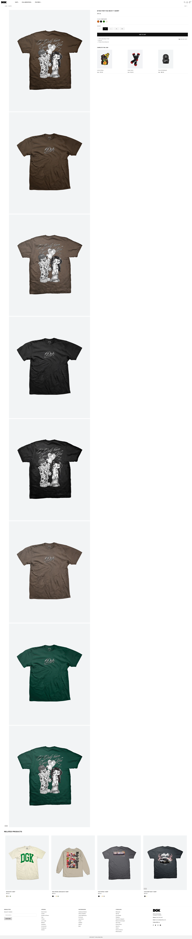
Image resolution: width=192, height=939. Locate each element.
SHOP (16, 2)
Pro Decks (81, 917)
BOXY (6, 825)
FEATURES (38, 2)
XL (116, 28)
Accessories (43, 926)
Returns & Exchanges (120, 920)
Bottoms (43, 922)
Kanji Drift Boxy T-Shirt (150, 891)
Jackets (43, 913)
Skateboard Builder (83, 911)
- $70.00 (100, 72)
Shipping (118, 917)
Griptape (80, 922)
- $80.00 (161, 72)
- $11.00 (130, 72)
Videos (117, 928)
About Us (118, 926)
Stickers (43, 929)
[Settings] (187, 2)
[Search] (184, 2)
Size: (98, 26)
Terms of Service (119, 929)
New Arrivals (44, 911)
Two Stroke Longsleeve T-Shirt (60, 891)
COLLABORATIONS (26, 2)
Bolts (80, 926)
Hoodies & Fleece (45, 915)
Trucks (80, 920)
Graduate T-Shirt (10, 891)
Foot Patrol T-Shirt (103, 891)
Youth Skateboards (83, 915)
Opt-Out (117, 913)
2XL (122, 28)
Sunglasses (43, 928)
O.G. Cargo (43, 920)
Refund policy (119, 931)
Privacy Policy (119, 924)
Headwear (43, 924)
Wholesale (118, 911)
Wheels (80, 924)
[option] (49, 60)
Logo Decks (81, 919)
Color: (102, 19)
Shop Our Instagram (120, 919)
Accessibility (118, 915)
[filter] (98, 21)
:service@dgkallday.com (160, 919)
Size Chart (118, 922)
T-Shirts (43, 919)
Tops (42, 917)
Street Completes (82, 913)
